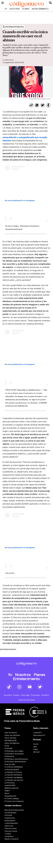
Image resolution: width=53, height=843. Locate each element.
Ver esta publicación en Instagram (20, 200)
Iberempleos (10, 821)
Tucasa (8, 834)
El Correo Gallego (12, 799)
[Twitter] (42, 105)
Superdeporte (10, 796)
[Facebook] (48, 105)
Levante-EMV (10, 785)
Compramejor (10, 813)
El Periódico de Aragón (14, 751)
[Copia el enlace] (31, 105)
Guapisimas (10, 818)
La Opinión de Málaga (13, 777)
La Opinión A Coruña (13, 772)
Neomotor (9, 826)
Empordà (8, 748)
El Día (7, 746)
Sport (7, 793)
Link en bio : (10, 573)
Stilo (35, 747)
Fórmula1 (8, 815)
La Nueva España (12, 770)
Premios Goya (10, 828)
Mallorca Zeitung (11, 788)
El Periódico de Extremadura (16, 759)
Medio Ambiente (11, 839)
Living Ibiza (9, 836)
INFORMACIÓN (10, 741)
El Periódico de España (14, 754)
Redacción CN (9, 60)
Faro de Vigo (10, 764)
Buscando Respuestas (14, 810)
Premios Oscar (11, 831)
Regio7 (7, 791)
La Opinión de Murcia (13, 775)
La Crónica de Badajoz (14, 767)
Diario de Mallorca (12, 743)
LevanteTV (37, 733)
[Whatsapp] (37, 105)
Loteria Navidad (11, 823)
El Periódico (9, 756)
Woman (36, 752)
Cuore (35, 744)
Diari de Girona (11, 733)
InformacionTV (39, 735)
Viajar (35, 749)
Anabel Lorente (36, 234)
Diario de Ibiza (10, 738)
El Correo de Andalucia (14, 801)
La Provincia (10, 783)
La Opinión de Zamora (14, 780)
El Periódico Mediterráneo (15, 762)
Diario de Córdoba (12, 735)
